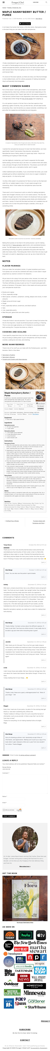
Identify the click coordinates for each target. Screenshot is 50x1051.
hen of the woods (27, 98)
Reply (44, 562)
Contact (25, 1040)
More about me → (25, 866)
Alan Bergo (36, 414)
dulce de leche (17, 245)
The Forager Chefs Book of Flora (25, 922)
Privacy (45, 1021)
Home (4, 7)
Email (4, 802)
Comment (5, 773)
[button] (38, 408)
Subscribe (25, 1030)
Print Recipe (41, 403)
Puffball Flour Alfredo (12, 521)
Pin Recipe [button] (40, 406)
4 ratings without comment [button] (27, 755)
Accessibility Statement (39, 1048)
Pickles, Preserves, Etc (14, 7)
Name (4, 796)
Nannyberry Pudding (8, 355)
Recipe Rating (6, 767)
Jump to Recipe (25, 23)
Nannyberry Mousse (8, 357)
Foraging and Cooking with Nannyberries (14, 359)
